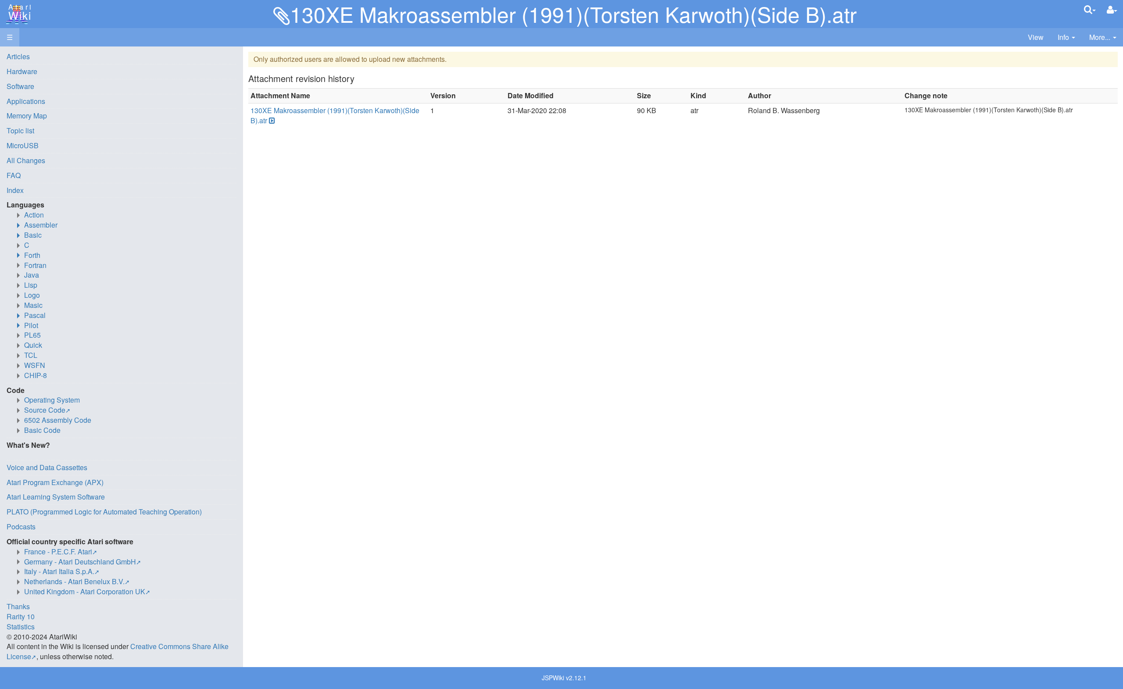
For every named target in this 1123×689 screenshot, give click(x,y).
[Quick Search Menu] (1090, 9)
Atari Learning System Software (56, 497)
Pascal (35, 315)
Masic (33, 305)
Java (31, 275)
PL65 (32, 335)
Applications (26, 101)
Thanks (18, 606)
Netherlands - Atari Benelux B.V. (74, 581)
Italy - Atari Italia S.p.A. (59, 571)
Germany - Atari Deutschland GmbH (80, 562)
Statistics (21, 626)
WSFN (34, 365)
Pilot (31, 325)
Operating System (52, 400)
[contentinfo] (1066, 37)
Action (34, 215)
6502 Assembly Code (57, 420)
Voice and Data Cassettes (47, 467)
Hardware (22, 71)
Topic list (20, 130)
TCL (30, 355)
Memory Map (27, 116)
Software (20, 86)
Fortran (35, 265)
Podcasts (21, 526)
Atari (18, 12)
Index (15, 190)
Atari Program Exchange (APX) (55, 482)
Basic (33, 235)
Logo (32, 295)
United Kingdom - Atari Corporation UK (84, 591)
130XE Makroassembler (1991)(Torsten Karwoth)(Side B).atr (334, 115)
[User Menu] (1112, 9)
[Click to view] (271, 121)
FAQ (14, 175)
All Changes (26, 160)
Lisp (30, 285)
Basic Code (42, 430)
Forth (32, 255)
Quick (33, 345)
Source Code (44, 410)
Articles (18, 56)
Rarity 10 (21, 616)
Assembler (40, 225)
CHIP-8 (35, 375)
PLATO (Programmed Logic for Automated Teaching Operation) (104, 512)
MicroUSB (23, 145)
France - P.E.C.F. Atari (58, 551)
